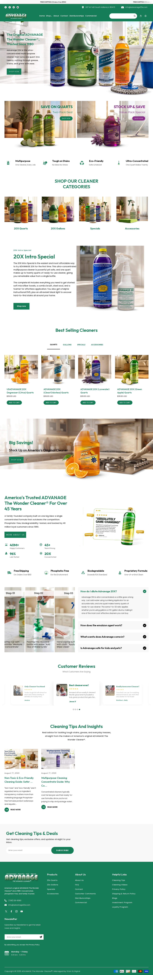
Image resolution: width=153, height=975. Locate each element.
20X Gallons (58, 228)
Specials (95, 228)
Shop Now (14, 71)
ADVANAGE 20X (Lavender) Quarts (94, 391)
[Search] (134, 16)
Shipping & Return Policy (124, 893)
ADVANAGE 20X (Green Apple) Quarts (129, 391)
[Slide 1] (73, 709)
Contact (79, 889)
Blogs (114, 898)
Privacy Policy (118, 889)
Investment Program (122, 902)
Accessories (132, 228)
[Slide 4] (79, 709)
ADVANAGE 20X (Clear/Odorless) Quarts (56, 391)
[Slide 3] (77, 709)
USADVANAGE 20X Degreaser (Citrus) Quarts (20, 391)
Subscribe (62, 850)
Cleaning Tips (118, 880)
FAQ (77, 884)
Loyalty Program (120, 907)
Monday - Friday (19, 951)
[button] (140, 16)
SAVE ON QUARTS (57, 106)
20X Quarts (21, 228)
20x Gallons (52, 884)
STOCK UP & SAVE (129, 106)
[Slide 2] (75, 709)
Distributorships (82, 898)
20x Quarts (52, 880)
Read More (16, 809)
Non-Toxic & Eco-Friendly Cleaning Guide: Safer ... (19, 779)
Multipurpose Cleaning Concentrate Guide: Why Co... (55, 781)
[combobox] (123, 16)
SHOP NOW (66, 118)
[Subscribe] (41, 937)
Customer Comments (85, 893)
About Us (79, 880)
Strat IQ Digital (73, 971)
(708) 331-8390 (14, 900)
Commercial (81, 902)
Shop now (21, 306)
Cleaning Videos (119, 884)
